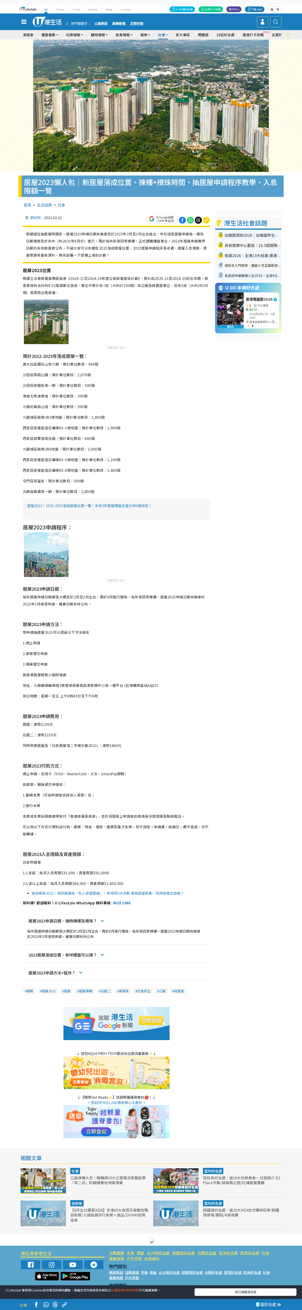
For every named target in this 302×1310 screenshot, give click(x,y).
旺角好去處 (249, 1253)
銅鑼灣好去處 (183, 1253)
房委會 (124, 991)
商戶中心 (234, 9)
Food (76, 9)
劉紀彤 (35, 217)
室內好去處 (213, 1171)
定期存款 (136, 23)
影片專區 (183, 34)
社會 (61, 205)
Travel (60, 9)
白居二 (106, 991)
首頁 (27, 205)
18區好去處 (225, 34)
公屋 (162, 991)
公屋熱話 (101, 23)
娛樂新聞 (119, 23)
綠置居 (179, 991)
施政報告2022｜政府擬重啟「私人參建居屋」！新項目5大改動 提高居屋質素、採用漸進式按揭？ (108, 893)
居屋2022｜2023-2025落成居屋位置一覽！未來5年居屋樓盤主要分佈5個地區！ (89, 505)
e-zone (125, 9)
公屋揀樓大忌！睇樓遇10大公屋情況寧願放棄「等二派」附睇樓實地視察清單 (108, 1180)
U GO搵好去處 (184, 9)
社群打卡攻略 (213, 9)
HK (46, 9)
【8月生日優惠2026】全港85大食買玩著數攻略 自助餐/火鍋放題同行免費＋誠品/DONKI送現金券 (109, 1214)
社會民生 (144, 991)
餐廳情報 (116, 1258)
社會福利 (151, 1258)
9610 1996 (121, 902)
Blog (109, 9)
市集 (130, 1253)
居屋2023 (48, 991)
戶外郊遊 (134, 1258)
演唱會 (28, 34)
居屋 (67, 991)
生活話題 (44, 205)
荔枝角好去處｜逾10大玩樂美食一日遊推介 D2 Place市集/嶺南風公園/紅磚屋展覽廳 (241, 1180)
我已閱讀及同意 (245, 1292)
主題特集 (279, 34)
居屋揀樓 (85, 991)
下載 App (256, 9)
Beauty (93, 9)
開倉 (140, 1253)
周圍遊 (203, 34)
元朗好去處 (206, 1253)
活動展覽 (116, 1253)
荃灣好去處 (228, 1253)
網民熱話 (116, 1272)
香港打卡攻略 (253, 34)
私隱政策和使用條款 (125, 1290)
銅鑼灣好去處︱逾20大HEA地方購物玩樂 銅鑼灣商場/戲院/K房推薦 (241, 1212)
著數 (30, 991)
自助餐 (77, 1203)
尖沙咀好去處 (158, 1253)
